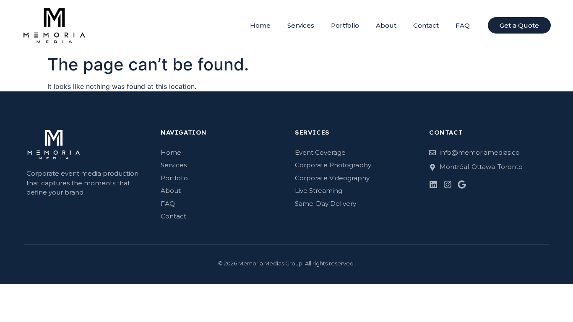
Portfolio (345, 25)
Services (300, 25)
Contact (426, 25)
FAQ (463, 25)
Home (260, 25)
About (386, 25)
